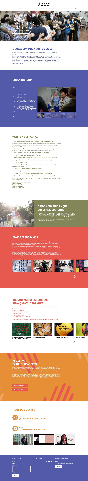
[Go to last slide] (39, 116)
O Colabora (14, 8)
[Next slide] (73, 116)
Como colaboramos (22, 8)
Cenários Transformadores (46, 8)
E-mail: (13, 463)
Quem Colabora (31, 8)
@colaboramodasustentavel (33, 419)
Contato (71, 8)
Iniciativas (37, 8)
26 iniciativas (44, 319)
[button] (70, 26)
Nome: (13, 461)
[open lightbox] (21, 269)
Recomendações (56, 8)
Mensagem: (15, 465)
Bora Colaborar (64, 8)
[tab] (13, 88)
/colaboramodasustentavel (32, 429)
